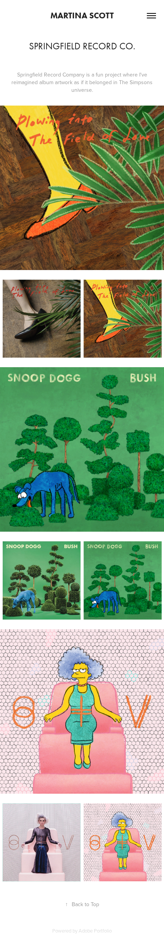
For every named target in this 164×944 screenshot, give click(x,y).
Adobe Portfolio (95, 930)
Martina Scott (82, 15)
